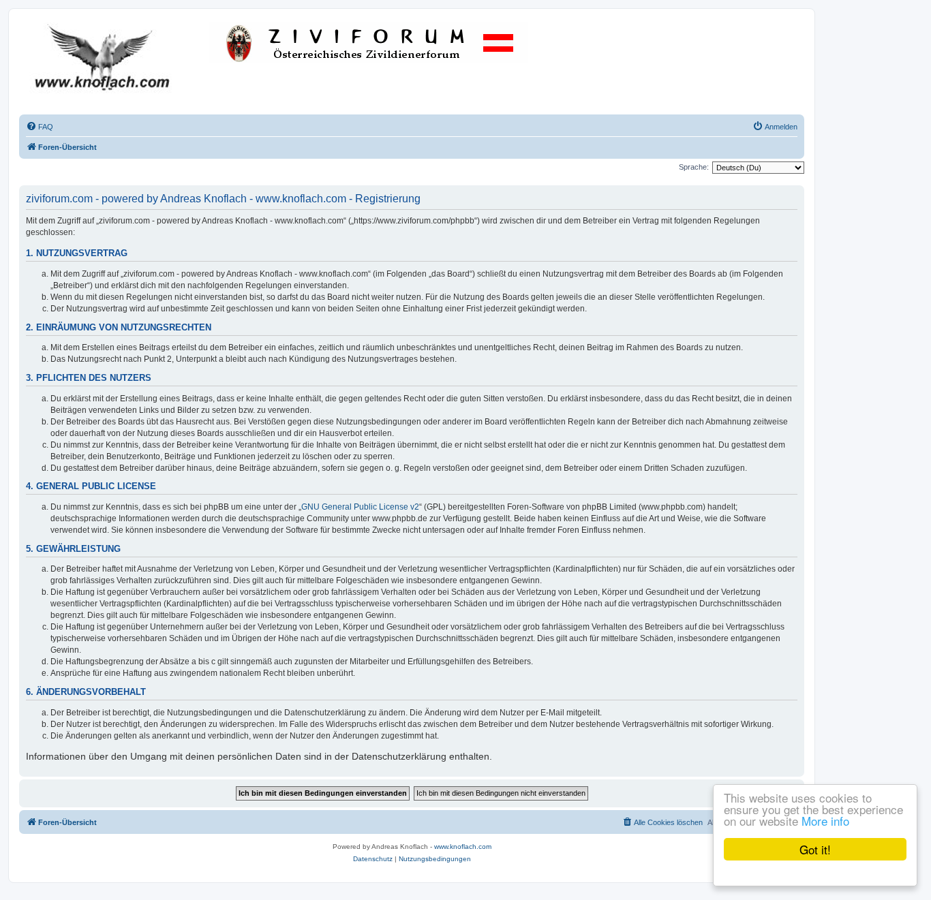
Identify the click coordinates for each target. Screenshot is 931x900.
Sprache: (694, 167)
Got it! (815, 849)
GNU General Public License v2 (360, 507)
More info (825, 820)
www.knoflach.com (462, 846)
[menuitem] (39, 127)
